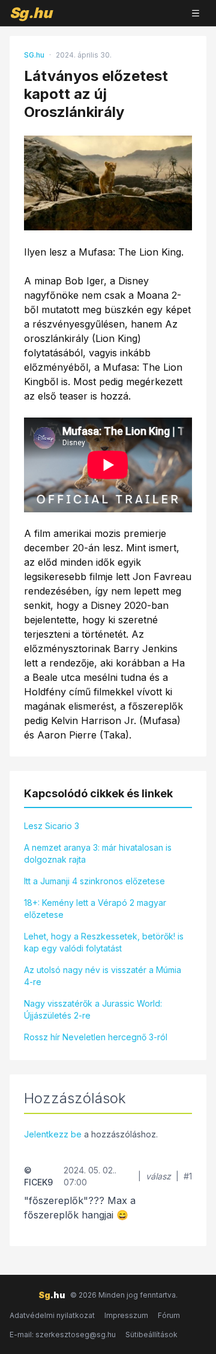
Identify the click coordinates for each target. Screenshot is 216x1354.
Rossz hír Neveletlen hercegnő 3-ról (95, 1037)
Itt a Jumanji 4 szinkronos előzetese (94, 881)
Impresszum (126, 1315)
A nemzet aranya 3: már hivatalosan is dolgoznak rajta (98, 853)
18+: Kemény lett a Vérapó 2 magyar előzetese (95, 908)
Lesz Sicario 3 (51, 826)
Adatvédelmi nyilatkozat (52, 1315)
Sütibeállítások (151, 1334)
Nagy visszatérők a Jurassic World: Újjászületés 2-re (93, 1009)
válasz (158, 1176)
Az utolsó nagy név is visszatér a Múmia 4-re (102, 976)
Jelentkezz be (53, 1134)
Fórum (169, 1315)
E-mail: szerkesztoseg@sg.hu (63, 1334)
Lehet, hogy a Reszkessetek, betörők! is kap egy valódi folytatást (104, 942)
